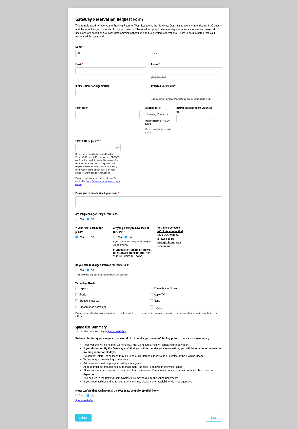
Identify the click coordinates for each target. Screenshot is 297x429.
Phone (160, 64)
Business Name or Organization (92, 86)
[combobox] (158, 114)
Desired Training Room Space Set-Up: (194, 110)
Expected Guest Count (168, 86)
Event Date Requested (93, 141)
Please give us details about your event (102, 193)
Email (84, 64)
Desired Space (158, 108)
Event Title (86, 108)
